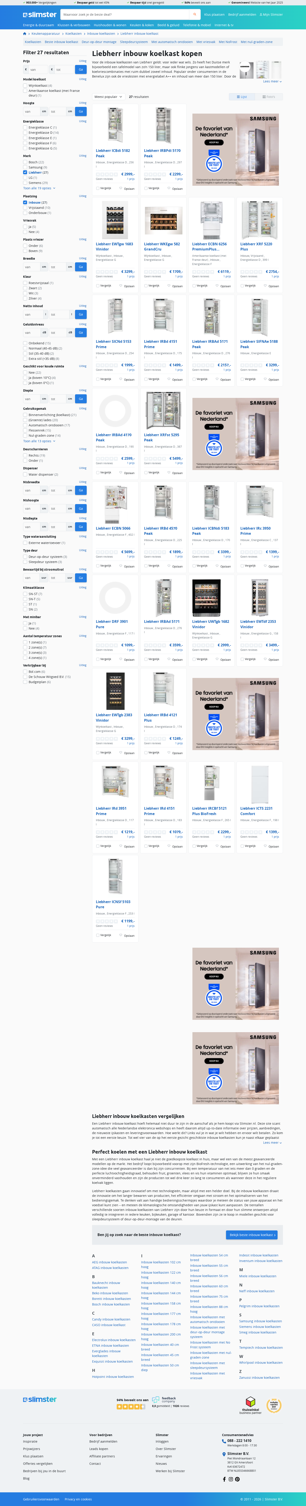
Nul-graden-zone (44, 435)
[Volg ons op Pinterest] (237, 1479)
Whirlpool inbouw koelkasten (261, 1362)
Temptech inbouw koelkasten (261, 1347)
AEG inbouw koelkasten (109, 1262)
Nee (34, 232)
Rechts (37, 455)
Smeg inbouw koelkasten (257, 1332)
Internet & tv (224, 25)
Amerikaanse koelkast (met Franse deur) (54, 92)
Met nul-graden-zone (257, 42)
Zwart (35, 288)
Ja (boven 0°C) (41, 383)
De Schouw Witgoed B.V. (50, 677)
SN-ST (35, 594)
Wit (33, 293)
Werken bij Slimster (170, 1471)
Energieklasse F (42, 143)
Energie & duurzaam (38, 25)
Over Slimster (166, 1449)
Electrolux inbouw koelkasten (114, 1340)
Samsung (38, 167)
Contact (95, 1463)
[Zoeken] (194, 14)
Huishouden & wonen (110, 25)
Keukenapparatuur (46, 33)
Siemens (38, 183)
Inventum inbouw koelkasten (260, 1261)
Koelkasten (73, 33)
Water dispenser (43, 474)
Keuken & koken (142, 25)
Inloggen (162, 1441)
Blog (26, 1478)
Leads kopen (98, 1449)
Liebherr (38, 172)
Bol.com (37, 671)
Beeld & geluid (168, 25)
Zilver (35, 298)
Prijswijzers (31, 1449)
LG (33, 177)
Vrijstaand (39, 207)
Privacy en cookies (78, 1499)
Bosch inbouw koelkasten (111, 1304)
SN (33, 609)
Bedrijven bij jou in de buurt (44, 1471)
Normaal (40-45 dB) (45, 348)
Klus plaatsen (214, 14)
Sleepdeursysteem (134, 42)
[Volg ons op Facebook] (224, 1479)
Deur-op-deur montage (99, 42)
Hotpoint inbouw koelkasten (113, 1376)
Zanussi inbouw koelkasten (259, 1377)
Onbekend (40, 343)
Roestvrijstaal (41, 283)
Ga (81, 69)
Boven (35, 251)
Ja (32, 226)
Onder (36, 246)
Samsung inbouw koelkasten (260, 1321)
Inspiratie (30, 1441)
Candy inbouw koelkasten (111, 1319)
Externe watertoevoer (47, 543)
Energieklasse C (43, 127)
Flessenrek (40, 430)
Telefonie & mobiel (197, 25)
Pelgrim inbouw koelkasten (259, 1306)
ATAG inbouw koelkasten (110, 1268)
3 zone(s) (37, 652)
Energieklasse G (43, 148)
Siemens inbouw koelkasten (260, 1327)
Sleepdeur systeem (45, 562)
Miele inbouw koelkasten (257, 1276)
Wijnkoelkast (40, 85)
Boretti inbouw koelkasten (111, 1299)
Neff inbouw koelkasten (257, 1291)
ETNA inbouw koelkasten (110, 1345)
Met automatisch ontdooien (172, 42)
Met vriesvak (205, 42)
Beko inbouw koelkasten (110, 1293)
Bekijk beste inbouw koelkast (251, 1235)
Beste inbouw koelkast (61, 42)
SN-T (34, 599)
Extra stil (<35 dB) (44, 358)
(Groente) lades (43, 420)
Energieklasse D (44, 132)
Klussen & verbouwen (74, 25)
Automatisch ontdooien (49, 425)
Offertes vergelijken (38, 1463)
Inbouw (38, 202)
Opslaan (129, 189)
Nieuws (161, 1463)
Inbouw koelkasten (101, 33)
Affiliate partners (102, 1456)
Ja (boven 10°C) (42, 377)
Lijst (243, 97)
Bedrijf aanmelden (242, 14)
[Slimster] (26, 33)
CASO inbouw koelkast (108, 1325)
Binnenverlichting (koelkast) (52, 415)
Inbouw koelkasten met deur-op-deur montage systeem (207, 1332)
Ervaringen (164, 1456)
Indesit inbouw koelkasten (258, 1255)
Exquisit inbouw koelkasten (112, 1361)
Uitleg (82, 61)
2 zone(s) (37, 647)
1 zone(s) (37, 642)
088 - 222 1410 (239, 1440)
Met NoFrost (228, 42)
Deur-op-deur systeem (48, 557)
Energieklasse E (42, 138)
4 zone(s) (37, 658)
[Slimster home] (40, 14)
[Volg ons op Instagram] (230, 1479)
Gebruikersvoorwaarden (41, 1499)
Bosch (36, 162)
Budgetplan (40, 682)
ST (33, 604)
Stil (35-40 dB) (41, 353)
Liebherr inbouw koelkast (139, 33)
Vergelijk (105, 188)
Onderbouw (40, 213)
